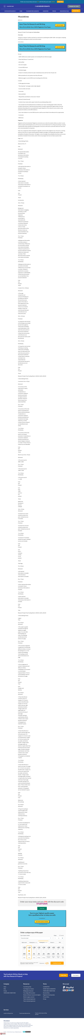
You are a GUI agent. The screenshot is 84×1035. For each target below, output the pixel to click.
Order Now (76, 10)
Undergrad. (33, 942)
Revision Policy (46, 992)
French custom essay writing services (41, 1013)
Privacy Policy (46, 997)
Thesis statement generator (29, 999)
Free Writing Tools (64, 11)
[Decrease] (55, 938)
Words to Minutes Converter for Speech (31, 995)
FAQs (5, 988)
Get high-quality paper (42, 921)
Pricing (54, 11)
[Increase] (62, 938)
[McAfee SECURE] (3, 1034)
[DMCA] (27, 1032)
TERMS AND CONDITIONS (10, 992)
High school (24, 942)
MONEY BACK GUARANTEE (49, 988)
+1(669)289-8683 (10, 6)
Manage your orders (74, 6)
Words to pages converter (29, 997)
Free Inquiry (76, 975)
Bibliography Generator (28, 990)
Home (21, 11)
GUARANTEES (45, 11)
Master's (52, 942)
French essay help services (24, 1013)
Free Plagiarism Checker (28, 988)
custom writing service (8, 1013)
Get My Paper (60, 25)
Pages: (55, 935)
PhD (60, 942)
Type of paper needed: (25, 935)
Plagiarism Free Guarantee (32, 11)
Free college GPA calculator (29, 992)
